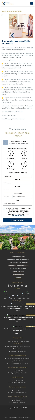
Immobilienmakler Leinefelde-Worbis (18, 265)
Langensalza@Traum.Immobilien (18, 392)
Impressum (21, 417)
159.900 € (17, 310)
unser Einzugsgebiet (18, 274)
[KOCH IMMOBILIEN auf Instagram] (11, 286)
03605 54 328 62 (18, 361)
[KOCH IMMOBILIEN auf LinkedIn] (26, 286)
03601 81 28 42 (18, 349)
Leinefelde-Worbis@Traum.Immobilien (18, 363)
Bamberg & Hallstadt (18, 271)
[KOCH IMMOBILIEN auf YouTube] (22, 286)
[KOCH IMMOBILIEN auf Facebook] (8, 286)
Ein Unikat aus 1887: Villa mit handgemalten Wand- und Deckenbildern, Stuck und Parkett (17, 318)
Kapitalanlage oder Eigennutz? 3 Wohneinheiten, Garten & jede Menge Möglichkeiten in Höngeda (17, 307)
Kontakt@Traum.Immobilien (18, 351)
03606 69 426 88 (18, 370)
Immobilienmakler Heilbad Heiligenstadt (18, 259)
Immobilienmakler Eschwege (18, 268)
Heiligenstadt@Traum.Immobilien (18, 373)
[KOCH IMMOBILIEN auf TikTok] (15, 286)
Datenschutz (28, 417)
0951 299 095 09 (18, 400)
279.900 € (17, 333)
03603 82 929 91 (18, 390)
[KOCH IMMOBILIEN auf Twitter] (18, 286)
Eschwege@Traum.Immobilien (18, 382)
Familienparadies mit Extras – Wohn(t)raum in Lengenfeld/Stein (17, 329)
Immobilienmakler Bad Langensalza (18, 262)
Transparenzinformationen (11, 417)
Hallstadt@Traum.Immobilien (18, 402)
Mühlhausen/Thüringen (18, 256)
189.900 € (17, 322)
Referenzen (18, 277)
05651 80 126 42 (18, 380)
